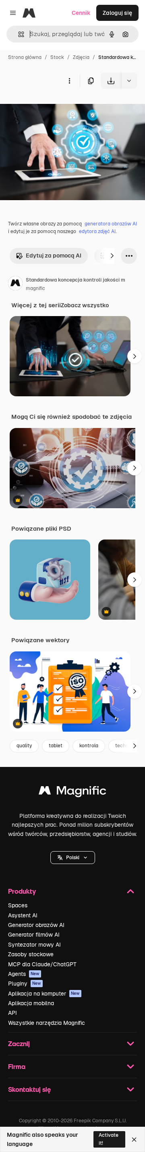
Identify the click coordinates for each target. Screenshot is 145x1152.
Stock (57, 57)
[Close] (134, 1139)
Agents (23, 974)
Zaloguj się (117, 12)
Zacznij (19, 1043)
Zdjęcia (81, 57)
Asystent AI (22, 915)
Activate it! (108, 1139)
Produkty (22, 891)
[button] (72, 857)
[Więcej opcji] (69, 81)
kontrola (88, 745)
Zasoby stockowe (31, 954)
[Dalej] (112, 256)
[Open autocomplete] (18, 34)
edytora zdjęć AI (97, 231)
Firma (16, 1066)
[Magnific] (72, 792)
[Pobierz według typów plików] (129, 81)
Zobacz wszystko (85, 305)
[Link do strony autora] (15, 284)
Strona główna (24, 57)
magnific (35, 288)
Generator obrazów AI (36, 925)
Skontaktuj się (29, 1089)
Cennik (81, 12)
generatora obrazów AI (111, 224)
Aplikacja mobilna (31, 1003)
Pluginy (24, 983)
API (12, 1012)
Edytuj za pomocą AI (53, 255)
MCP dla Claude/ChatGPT (42, 964)
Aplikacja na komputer (44, 993)
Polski (72, 857)
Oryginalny (55, 107)
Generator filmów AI (34, 934)
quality (24, 745)
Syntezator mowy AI (34, 944)
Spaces (17, 905)
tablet (55, 745)
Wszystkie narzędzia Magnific (46, 1022)
